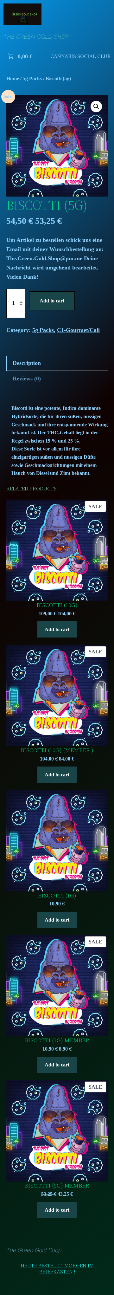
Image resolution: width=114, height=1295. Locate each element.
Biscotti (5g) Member (57, 1185)
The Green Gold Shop (36, 36)
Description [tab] (27, 363)
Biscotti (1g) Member (57, 1040)
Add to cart (52, 300)
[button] (96, 106)
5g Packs (32, 78)
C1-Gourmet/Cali (78, 330)
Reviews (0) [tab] (27, 378)
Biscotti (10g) (57, 605)
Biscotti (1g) (57, 895)
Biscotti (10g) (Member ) (57, 750)
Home (12, 78)
